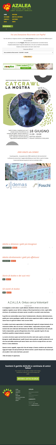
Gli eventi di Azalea (11, 288)
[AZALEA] (17, 7)
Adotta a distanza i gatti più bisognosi (19, 244)
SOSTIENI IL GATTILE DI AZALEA (28, 378)
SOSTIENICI (15, 19)
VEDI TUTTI (15, 247)
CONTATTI (6, 19)
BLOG (5, 21)
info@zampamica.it (35, 405)
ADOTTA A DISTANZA (17, 16)
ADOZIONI (14, 14)
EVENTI (14, 21)
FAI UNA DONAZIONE (6, 26)
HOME (5, 14)
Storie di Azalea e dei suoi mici (16, 275)
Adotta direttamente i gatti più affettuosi (20, 257)
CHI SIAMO (6, 16)
